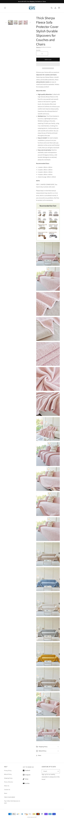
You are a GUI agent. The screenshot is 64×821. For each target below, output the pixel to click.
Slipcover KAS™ (33, 817)
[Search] (52, 8)
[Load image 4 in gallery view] (20, 22)
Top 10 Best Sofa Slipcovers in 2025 (12, 802)
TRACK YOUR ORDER (9, 797)
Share (39, 755)
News (5, 793)
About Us (6, 785)
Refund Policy (8, 774)
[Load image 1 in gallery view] (10, 22)
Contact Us (7, 789)
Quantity (38, 50)
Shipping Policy (8, 778)
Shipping (38, 47)
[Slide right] (30, 22)
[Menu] (5, 8)
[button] (48, 64)
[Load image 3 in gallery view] (15, 22)
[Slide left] (6, 22)
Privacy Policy (7, 770)
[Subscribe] (58, 771)
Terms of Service (8, 782)
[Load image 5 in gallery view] (26, 22)
